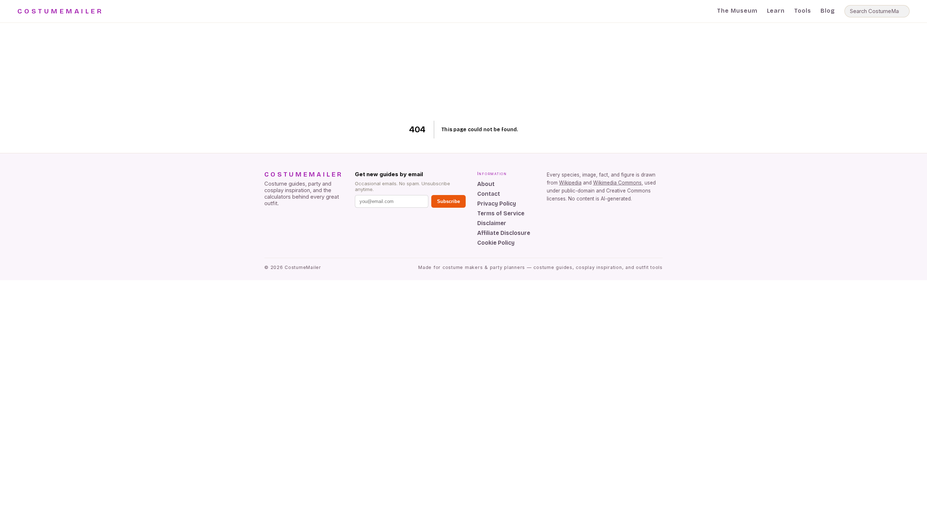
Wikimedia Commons (617, 183)
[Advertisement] (463, 71)
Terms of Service (500, 213)
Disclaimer (491, 223)
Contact (488, 193)
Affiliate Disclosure (503, 232)
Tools (802, 10)
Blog (828, 10)
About (486, 184)
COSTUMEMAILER (60, 11)
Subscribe (448, 201)
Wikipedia (570, 183)
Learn (776, 10)
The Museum (737, 10)
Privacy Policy (496, 203)
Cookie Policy (496, 242)
